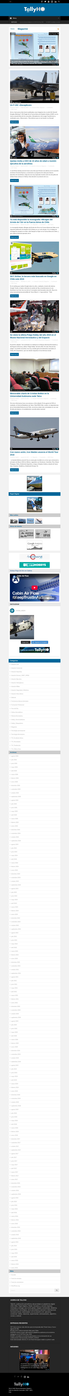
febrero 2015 (15, 1264)
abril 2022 (14, 947)
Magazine (42, 107)
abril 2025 (14, 815)
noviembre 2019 (15, 1054)
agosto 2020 (14, 1021)
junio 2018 (14, 1117)
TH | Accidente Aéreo (17, 738)
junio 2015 (14, 1249)
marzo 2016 (14, 1216)
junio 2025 (14, 807)
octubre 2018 (15, 1102)
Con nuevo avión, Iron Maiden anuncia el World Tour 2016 (34, 453)
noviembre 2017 (15, 1142)
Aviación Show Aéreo (38, 398)
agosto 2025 (14, 800)
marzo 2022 (14, 951)
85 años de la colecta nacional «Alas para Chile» (24, 1330)
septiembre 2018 (16, 1105)
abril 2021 (14, 991)
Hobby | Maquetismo (39, 340)
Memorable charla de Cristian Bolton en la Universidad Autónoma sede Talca (29, 394)
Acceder (13, 1274)
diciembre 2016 (15, 1183)
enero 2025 (14, 826)
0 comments (50, 107)
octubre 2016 (15, 1190)
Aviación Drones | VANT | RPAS (20, 675)
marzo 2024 (14, 862)
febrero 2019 (15, 1087)
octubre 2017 (15, 1146)
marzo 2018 (14, 1128)
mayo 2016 (14, 1209)
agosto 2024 (14, 844)
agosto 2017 (14, 1153)
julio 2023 (14, 892)
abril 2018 (14, 1124)
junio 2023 (14, 896)
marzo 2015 (14, 1260)
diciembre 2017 (15, 1139)
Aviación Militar (35, 107)
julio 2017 (14, 1157)
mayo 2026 (14, 767)
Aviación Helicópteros (17, 682)
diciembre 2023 (15, 874)
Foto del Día (14, 708)
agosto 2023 (14, 888)
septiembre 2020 (16, 1017)
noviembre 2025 (15, 789)
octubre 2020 (15, 1013)
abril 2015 (14, 1256)
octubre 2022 (15, 925)
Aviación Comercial (36, 166)
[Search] (57, 1290)
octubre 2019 (15, 1058)
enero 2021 (14, 1002)
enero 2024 (14, 870)
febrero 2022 (15, 955)
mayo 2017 (14, 1164)
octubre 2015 (15, 1234)
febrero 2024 (15, 866)
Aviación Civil (15, 664)
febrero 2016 (15, 1220)
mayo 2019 (14, 1076)
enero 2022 (14, 958)
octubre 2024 (15, 837)
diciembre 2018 (15, 1094)
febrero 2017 (15, 1175)
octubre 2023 (15, 881)
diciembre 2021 (15, 962)
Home (12, 29)
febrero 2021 (15, 999)
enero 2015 (14, 1267)
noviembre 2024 (15, 833)
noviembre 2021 (15, 966)
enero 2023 (14, 914)
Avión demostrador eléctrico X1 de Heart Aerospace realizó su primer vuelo (32, 1339)
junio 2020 (14, 1028)
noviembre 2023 (15, 877)
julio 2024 (14, 848)
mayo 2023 (14, 899)
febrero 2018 (15, 1131)
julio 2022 (14, 936)
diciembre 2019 (15, 1050)
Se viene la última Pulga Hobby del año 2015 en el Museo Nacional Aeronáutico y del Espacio (33, 336)
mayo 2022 (14, 943)
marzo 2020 (14, 1039)
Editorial (13, 697)
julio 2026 (14, 759)
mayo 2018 (14, 1120)
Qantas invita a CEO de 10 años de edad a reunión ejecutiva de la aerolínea (33, 162)
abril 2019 (14, 1080)
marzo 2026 (14, 774)
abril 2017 (14, 1168)
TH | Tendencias (15, 745)
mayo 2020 (14, 1032)
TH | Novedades (15, 741)
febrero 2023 (15, 910)
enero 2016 (14, 1223)
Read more (14, 122)
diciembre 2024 (15, 829)
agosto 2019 (14, 1065)
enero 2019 (14, 1091)
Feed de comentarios (17, 1282)
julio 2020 (14, 1024)
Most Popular (53, 33)
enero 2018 (14, 1135)
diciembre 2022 (15, 918)
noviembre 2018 (15, 1098)
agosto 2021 (14, 977)
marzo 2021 (14, 995)
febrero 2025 (15, 822)
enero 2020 (14, 1047)
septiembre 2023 (16, 885)
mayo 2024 (14, 855)
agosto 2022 (14, 932)
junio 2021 (14, 984)
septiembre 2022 (16, 929)
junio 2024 (14, 851)
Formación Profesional (17, 705)
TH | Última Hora (16, 749)
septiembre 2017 (16, 1150)
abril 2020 (14, 1036)
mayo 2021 (14, 988)
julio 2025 (14, 804)
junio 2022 (14, 940)
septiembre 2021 (16, 973)
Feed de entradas (16, 1278)
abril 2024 (14, 859)
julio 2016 (14, 1201)
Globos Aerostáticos (17, 712)
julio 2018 (14, 1113)
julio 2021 (14, 980)
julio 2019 (14, 1069)
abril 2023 (14, 903)
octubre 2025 (15, 793)
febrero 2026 (15, 778)
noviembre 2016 (15, 1186)
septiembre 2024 (16, 840)
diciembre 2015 (15, 1227)
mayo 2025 (14, 811)
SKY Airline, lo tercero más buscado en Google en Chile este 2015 (33, 277)
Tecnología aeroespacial (18, 730)
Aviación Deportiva (16, 671)
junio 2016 (14, 1205)
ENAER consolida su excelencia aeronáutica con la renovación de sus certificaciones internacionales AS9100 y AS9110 (31, 22)
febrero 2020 (15, 1043)
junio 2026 (14, 763)
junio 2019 (14, 1072)
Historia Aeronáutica (17, 716)
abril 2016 (14, 1212)
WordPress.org (15, 1286)
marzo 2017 (14, 1172)
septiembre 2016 (16, 1194)
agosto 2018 (14, 1109)
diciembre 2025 (15, 785)
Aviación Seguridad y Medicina (20, 690)
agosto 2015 (14, 1242)
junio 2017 (14, 1161)
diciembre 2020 (15, 1006)
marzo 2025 (14, 818)
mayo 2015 (14, 1253)
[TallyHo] (34, 9)
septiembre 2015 (16, 1238)
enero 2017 (14, 1179)
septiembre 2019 (16, 1061)
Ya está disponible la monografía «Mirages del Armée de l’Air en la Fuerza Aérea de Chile (31, 220)
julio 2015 (14, 1245)
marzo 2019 (14, 1083)
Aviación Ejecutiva (16, 679)
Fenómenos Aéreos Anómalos (19, 701)
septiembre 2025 (16, 796)
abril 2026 (14, 770)
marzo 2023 (14, 907)
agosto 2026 (14, 756)
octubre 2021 (15, 969)
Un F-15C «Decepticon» (21, 105)
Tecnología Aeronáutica (18, 734)
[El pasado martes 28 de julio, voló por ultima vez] (22, 627)
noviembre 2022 (15, 921)
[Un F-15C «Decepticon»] (34, 49)
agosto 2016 (14, 1198)
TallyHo (17, 107)
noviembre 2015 (15, 1231)
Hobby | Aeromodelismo (18, 719)
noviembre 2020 (15, 1010)
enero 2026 (14, 781)
